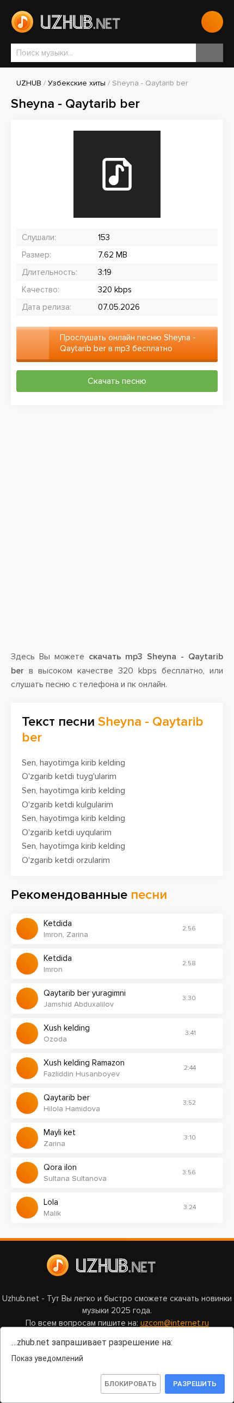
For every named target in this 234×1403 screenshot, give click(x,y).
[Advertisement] (117, 533)
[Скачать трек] (209, 929)
